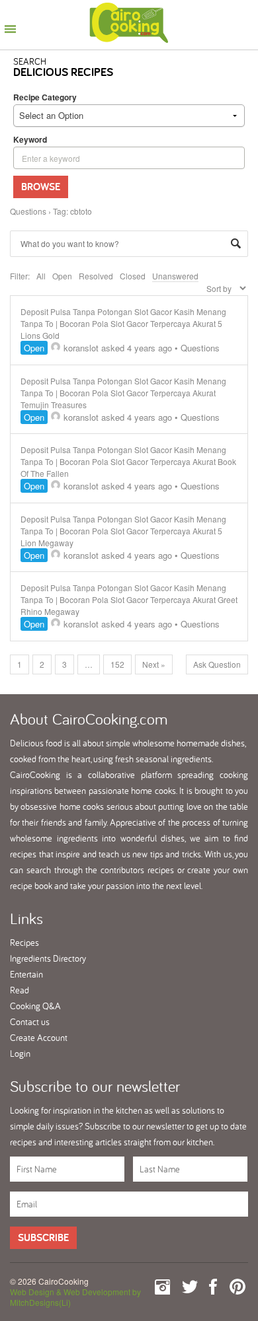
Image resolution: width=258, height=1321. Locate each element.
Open (62, 275)
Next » (153, 664)
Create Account (38, 1038)
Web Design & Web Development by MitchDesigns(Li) (75, 1297)
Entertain (26, 974)
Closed (133, 275)
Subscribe (43, 1237)
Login (20, 1053)
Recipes (24, 942)
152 (117, 664)
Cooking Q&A (35, 1006)
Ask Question (217, 664)
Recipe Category (45, 97)
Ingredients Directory (48, 958)
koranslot (81, 347)
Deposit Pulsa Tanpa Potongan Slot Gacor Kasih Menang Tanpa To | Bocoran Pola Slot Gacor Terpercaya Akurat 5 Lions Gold (123, 323)
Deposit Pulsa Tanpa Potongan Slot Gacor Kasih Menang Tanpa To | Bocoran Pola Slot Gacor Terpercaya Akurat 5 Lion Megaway (123, 530)
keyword (30, 139)
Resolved (96, 275)
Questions (28, 211)
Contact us (30, 1022)
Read (19, 990)
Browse (40, 187)
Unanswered (175, 275)
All (41, 275)
